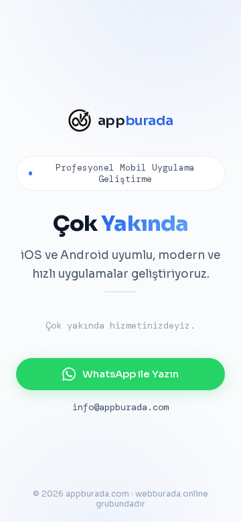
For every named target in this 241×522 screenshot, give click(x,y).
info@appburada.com (120, 407)
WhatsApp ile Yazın (130, 373)
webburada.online (171, 494)
